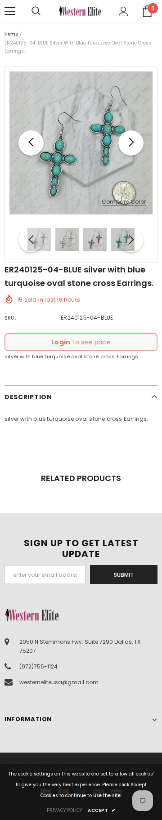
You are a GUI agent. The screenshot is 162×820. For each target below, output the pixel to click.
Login (60, 342)
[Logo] (79, 11)
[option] (81, 142)
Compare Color (124, 202)
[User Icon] (123, 11)
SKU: (10, 317)
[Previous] (31, 143)
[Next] (131, 143)
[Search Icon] (45, 11)
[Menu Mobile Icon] (9, 11)
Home (11, 34)
